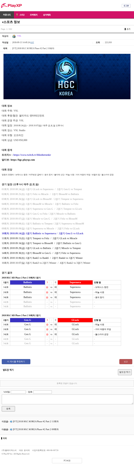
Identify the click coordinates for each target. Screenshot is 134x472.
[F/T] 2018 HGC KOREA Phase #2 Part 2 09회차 (35, 429)
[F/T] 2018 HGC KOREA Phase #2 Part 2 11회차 (35, 421)
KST (32, 42)
